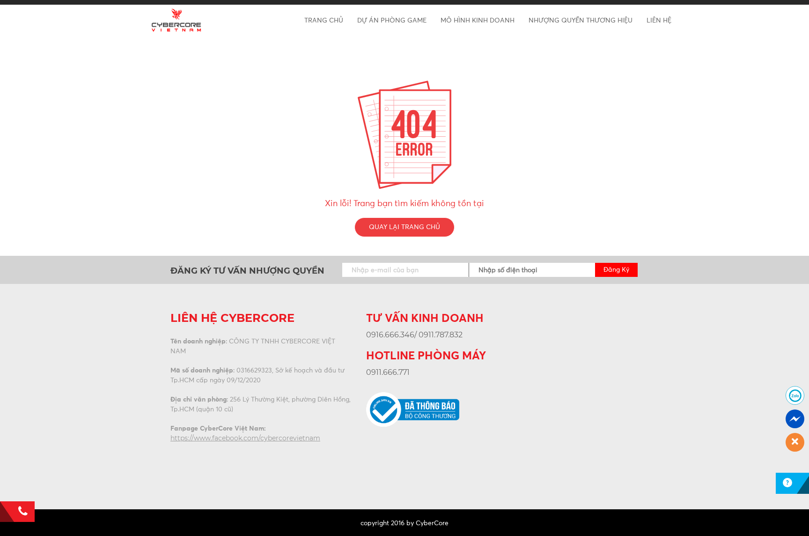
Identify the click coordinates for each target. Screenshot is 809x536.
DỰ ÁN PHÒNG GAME (392, 20)
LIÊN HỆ (659, 20)
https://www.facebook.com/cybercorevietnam (245, 438)
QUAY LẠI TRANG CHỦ (404, 227)
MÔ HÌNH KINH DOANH (478, 20)
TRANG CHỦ (323, 20)
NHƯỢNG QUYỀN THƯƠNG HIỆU (580, 20)
